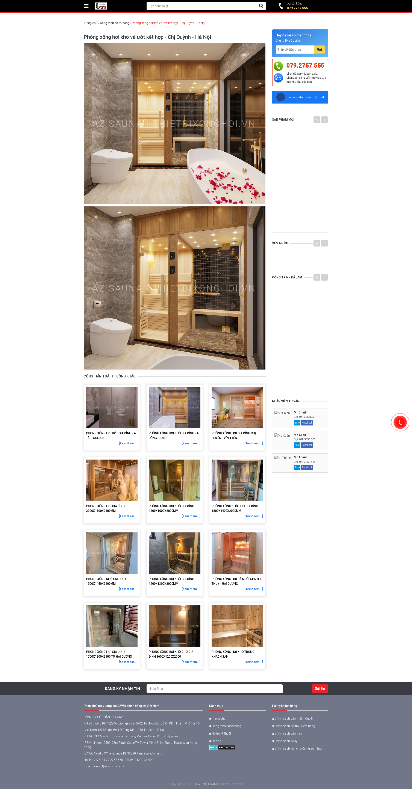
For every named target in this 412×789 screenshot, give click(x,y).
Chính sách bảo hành (288, 733)
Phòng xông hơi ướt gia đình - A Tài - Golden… (111, 435)
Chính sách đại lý (285, 741)
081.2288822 (307, 416)
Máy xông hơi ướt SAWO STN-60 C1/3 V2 (326, 253)
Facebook (307, 422)
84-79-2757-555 (112, 760)
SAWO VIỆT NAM (205, 784)
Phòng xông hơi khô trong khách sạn (233, 654)
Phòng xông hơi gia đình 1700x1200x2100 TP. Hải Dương (109, 654)
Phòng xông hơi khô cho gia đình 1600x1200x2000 (171, 654)
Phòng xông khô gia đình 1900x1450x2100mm (106, 581)
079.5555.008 (307, 439)
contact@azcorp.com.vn (109, 766)
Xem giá (306, 262)
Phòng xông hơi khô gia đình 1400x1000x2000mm (171, 508)
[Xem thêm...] (128, 443)
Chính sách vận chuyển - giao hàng (298, 748)
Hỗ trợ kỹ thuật (221, 733)
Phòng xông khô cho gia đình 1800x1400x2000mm (235, 508)
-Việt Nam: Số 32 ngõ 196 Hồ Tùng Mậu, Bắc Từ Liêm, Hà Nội (124, 730)
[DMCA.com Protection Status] (222, 747)
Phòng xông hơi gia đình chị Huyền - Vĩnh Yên (234, 435)
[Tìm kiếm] (261, 6)
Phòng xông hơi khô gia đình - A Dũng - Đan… (174, 435)
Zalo (297, 422)
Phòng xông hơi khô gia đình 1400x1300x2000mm (171, 581)
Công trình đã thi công (114, 23)
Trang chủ (90, 23)
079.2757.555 (305, 65)
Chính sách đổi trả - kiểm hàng (294, 726)
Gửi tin (320, 689)
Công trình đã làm (287, 277)
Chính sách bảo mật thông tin (294, 718)
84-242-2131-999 (141, 760)
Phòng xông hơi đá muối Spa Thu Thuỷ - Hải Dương (237, 581)
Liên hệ (216, 741)
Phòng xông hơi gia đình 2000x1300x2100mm (105, 508)
